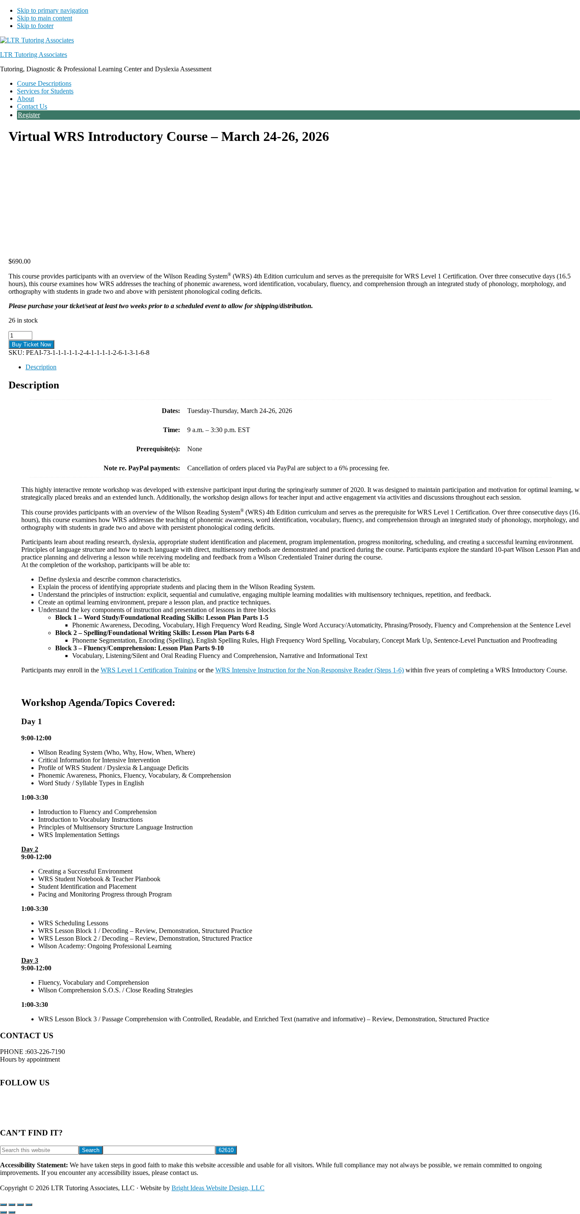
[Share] (20, 1204)
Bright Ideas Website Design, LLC (218, 1188)
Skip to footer (35, 25)
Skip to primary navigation (52, 10)
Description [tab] (40, 367)
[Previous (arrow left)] (3, 1212)
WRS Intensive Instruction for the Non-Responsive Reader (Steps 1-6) (309, 670)
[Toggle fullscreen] (11, 1204)
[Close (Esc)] (28, 1204)
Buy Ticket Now (31, 344)
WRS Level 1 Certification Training (149, 670)
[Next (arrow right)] (11, 1212)
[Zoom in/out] (3, 1204)
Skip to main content (44, 18)
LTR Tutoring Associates (33, 54)
